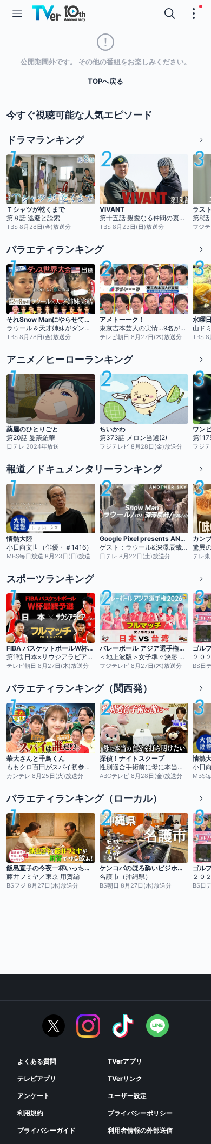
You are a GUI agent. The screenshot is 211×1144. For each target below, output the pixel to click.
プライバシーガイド (46, 1130)
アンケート (33, 1096)
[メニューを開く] (17, 13)
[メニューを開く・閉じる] (193, 13)
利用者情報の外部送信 (140, 1130)
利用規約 (30, 1113)
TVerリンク (125, 1078)
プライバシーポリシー (140, 1113)
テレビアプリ (36, 1078)
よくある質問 (36, 1061)
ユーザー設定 (127, 1096)
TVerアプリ (125, 1061)
